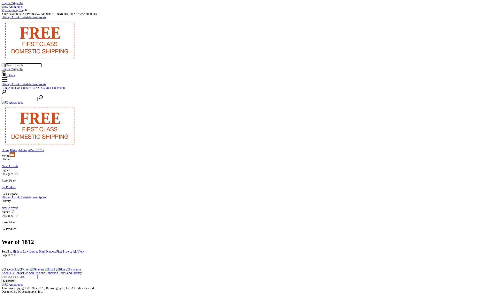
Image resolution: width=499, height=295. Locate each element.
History (6, 17)
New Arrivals (10, 166)
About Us (14, 87)
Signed (6, 170)
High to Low (21, 251)
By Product (9, 187)
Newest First (54, 251)
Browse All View (73, 251)
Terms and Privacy (70, 273)
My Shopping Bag (13, 10)
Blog (5, 87)
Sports (42, 17)
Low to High (37, 251)
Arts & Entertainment (24, 17)
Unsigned (7, 174)
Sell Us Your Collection (50, 87)
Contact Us (28, 87)
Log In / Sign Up (12, 3)
